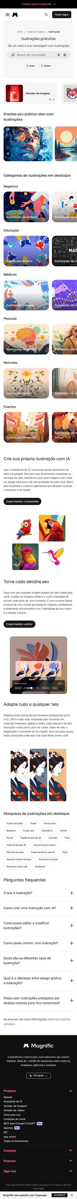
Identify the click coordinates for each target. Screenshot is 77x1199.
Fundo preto (50, 823)
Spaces (8, 1097)
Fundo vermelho (15, 823)
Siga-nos (10, 1171)
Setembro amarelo (48, 859)
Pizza (67, 837)
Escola (63, 830)
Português (38, 1075)
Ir (11, 154)
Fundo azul (28, 830)
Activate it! (59, 1195)
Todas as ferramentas (16, 1141)
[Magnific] (38, 1046)
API (6, 1132)
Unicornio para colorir (45, 845)
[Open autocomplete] (11, 54)
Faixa (65, 852)
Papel (33, 823)
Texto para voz (12, 1114)
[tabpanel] (38, 206)
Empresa (10, 1161)
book (32, 65)
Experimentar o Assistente (22, 501)
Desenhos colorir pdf (17, 866)
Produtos (10, 1091)
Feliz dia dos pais (15, 852)
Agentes (11, 1128)
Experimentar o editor (19, 624)
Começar (10, 1150)
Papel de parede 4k (16, 845)
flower (47, 65)
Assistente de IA (13, 1101)
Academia (40, 866)
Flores (10, 837)
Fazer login (61, 14)
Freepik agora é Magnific (37, 4)
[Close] (72, 1195)
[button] (38, 1076)
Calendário (47, 830)
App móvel (10, 1136)
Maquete (11, 830)
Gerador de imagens (15, 1106)
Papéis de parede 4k (30, 837)
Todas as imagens (36, 31)
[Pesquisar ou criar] (46, 14)
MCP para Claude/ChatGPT (23, 1123)
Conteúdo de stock (14, 1119)
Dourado (53, 837)
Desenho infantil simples (19, 859)
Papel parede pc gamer (43, 852)
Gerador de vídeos (14, 1110)
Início (20, 31)
